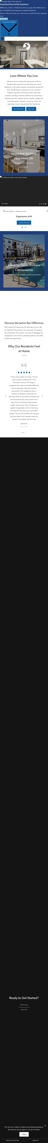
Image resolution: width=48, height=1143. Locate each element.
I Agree (24, 1134)
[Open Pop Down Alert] (2, 39)
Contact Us (35, 1140)
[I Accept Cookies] (45, 1125)
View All (24, 355)
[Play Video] (24, 307)
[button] (22, 227)
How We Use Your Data (12, 1140)
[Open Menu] (45, 47)
